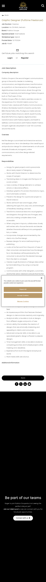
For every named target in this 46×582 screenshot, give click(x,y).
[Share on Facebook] (17, 384)
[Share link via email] (29, 384)
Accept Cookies (23, 295)
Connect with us (22, 518)
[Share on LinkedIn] (25, 384)
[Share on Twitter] (21, 384)
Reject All (23, 289)
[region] (23, 291)
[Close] (41, 278)
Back (6, 15)
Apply (23, 378)
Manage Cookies (23, 301)
